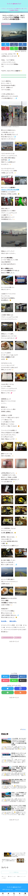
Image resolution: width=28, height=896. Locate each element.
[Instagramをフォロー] (20, 688)
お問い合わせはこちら (7, 889)
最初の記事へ (13, 621)
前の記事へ (4, 621)
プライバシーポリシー (20, 889)
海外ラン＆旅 (18, 637)
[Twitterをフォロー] (7, 688)
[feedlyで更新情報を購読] (7, 692)
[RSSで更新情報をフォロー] (20, 692)
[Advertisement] (14, 657)
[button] (25, 429)
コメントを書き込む (14, 872)
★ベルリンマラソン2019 (8, 637)
